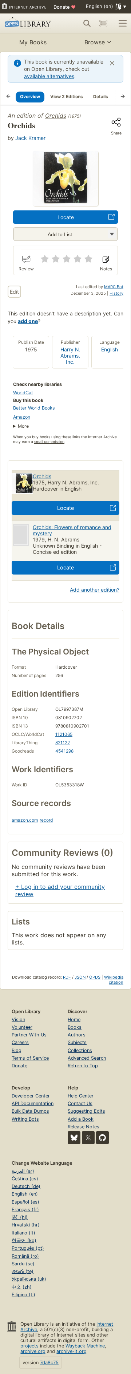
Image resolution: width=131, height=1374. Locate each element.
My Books (33, 42)
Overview (30, 96)
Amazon (21, 417)
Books (75, 1027)
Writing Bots (25, 1119)
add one (28, 321)
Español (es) (25, 1202)
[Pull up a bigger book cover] (65, 203)
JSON (80, 977)
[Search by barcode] (103, 23)
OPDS (94, 977)
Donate (64, 7)
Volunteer (22, 1027)
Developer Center (31, 1096)
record (46, 820)
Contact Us (80, 1103)
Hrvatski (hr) (26, 1225)
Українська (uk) (29, 1279)
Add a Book (81, 1119)
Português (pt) (28, 1248)
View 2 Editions (66, 96)
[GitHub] (102, 1137)
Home (74, 1019)
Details (100, 96)
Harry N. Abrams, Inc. (70, 355)
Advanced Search (87, 1058)
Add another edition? (94, 590)
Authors (77, 1034)
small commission (49, 441)
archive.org (32, 1351)
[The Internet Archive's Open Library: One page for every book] (28, 23)
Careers (20, 1042)
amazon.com (25, 820)
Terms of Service (30, 1058)
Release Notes (83, 1126)
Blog (16, 1050)
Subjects (77, 1042)
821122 (62, 742)
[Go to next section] (123, 97)
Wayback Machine (85, 1346)
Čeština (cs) (25, 1178)
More (23, 426)
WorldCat (23, 392)
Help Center (81, 1096)
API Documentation (32, 1103)
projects (29, 1346)
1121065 (63, 734)
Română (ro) (25, 1256)
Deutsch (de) (26, 1186)
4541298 (64, 751)
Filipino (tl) (23, 1294)
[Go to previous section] (8, 97)
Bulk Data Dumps (30, 1111)
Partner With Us (29, 1034)
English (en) (25, 1194)
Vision (18, 1019)
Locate (65, 217)
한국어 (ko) (24, 1240)
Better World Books (34, 408)
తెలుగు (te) (22, 1271)
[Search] (87, 23)
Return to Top (83, 1065)
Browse (94, 42)
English (109, 349)
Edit (14, 292)
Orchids (55, 115)
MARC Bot (113, 286)
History (116, 293)
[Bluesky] (74, 1137)
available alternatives (49, 76)
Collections (80, 1050)
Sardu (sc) (23, 1263)
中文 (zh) (22, 1287)
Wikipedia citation (113, 980)
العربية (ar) (23, 1171)
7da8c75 (49, 1362)
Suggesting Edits (86, 1111)
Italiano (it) (23, 1233)
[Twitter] (88, 1137)
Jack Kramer (30, 138)
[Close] (112, 63)
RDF (67, 977)
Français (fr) (25, 1209)
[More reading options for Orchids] (112, 234)
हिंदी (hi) (20, 1217)
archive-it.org (71, 1351)
